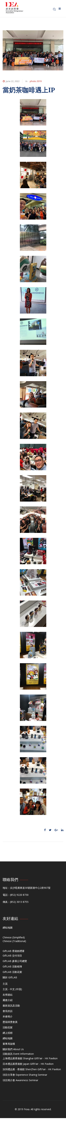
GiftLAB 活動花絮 (12, 972)
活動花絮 (7, 1027)
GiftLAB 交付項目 (12, 955)
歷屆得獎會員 (10, 1022)
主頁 (5, 983)
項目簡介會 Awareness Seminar (20, 1080)
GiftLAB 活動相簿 (12, 966)
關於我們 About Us (13, 1049)
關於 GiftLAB (10, 977)
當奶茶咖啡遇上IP (29, 90)
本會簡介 (7, 1016)
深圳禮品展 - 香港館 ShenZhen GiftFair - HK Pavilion (32, 1069)
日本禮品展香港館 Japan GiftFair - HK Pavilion (28, 1063)
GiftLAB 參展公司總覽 (15, 961)
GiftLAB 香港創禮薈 (13, 951)
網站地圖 (7, 927)
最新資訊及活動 (11, 1005)
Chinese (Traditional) (14, 941)
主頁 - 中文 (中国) (12, 989)
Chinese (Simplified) (14, 937)
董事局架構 (9, 1043)
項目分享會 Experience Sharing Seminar (25, 1074)
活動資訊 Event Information (18, 1053)
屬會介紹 (7, 1000)
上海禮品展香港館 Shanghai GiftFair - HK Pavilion (30, 1058)
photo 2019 (36, 81)
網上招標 (7, 1032)
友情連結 (7, 994)
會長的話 (7, 1011)
